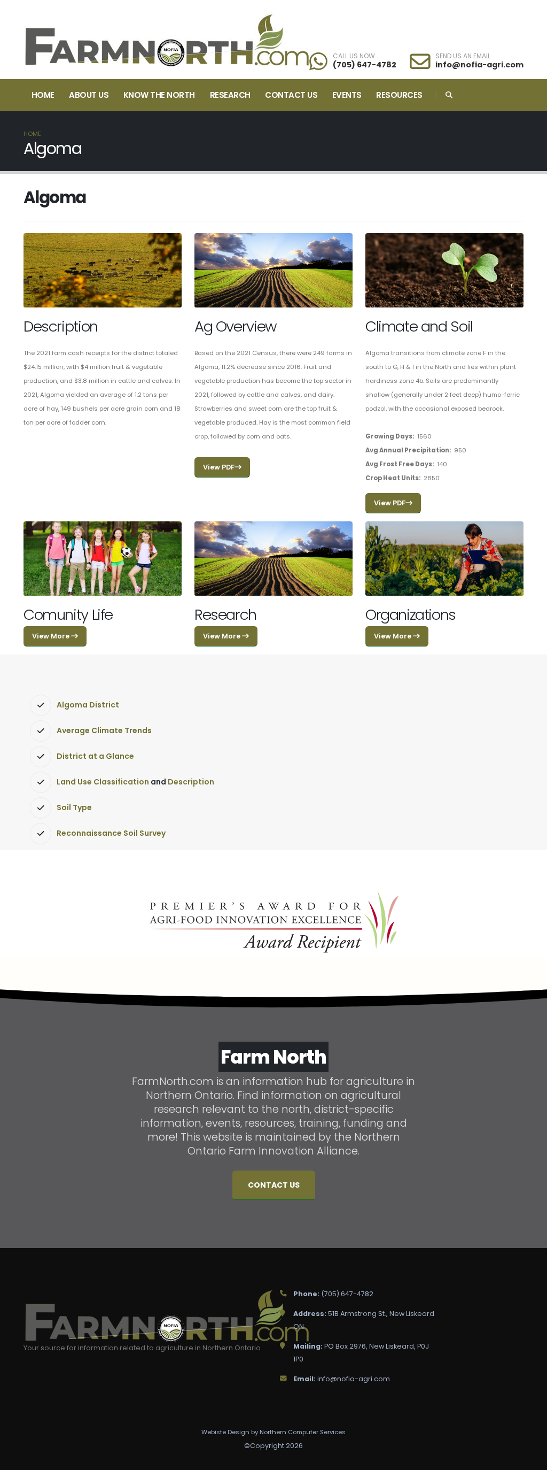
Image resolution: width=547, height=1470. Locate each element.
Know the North (159, 95)
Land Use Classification (103, 781)
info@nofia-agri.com (479, 64)
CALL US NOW (354, 56)
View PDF (219, 467)
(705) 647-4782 (364, 64)
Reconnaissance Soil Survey (111, 833)
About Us (88, 95)
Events (347, 95)
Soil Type (74, 807)
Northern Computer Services (303, 1432)
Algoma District (88, 704)
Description (191, 781)
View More (51, 636)
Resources (399, 95)
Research (230, 95)
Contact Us (291, 95)
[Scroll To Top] (528, 1458)
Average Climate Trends (104, 730)
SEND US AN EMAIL (462, 56)
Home (43, 95)
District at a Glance (95, 756)
